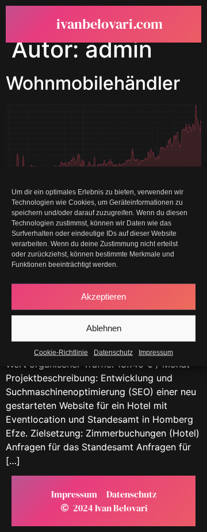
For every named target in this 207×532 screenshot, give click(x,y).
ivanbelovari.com (109, 23)
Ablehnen (103, 328)
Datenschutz (113, 352)
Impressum (156, 352)
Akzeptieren (103, 296)
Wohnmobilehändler (93, 83)
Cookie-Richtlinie (61, 352)
